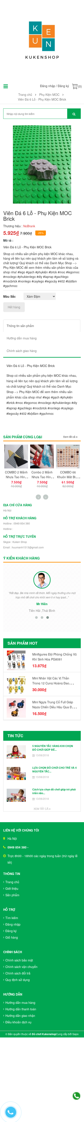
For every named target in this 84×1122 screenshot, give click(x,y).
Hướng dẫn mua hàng (20, 1002)
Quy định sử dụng (17, 980)
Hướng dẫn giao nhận (20, 1015)
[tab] (41, 326)
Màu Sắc (9, 296)
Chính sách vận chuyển (21, 966)
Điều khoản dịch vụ (18, 1022)
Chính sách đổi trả (17, 973)
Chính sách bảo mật (19, 960)
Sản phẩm (12, 895)
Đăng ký (63, 86)
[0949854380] (76, 1096)
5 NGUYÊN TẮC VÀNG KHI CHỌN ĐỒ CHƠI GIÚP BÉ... (52, 748)
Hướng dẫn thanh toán (20, 1009)
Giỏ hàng (11, 937)
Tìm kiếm (11, 918)
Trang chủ (12, 882)
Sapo (75, 1034)
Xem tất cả (69, 436)
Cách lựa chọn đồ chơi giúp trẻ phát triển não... (54, 791)
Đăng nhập (47, 86)
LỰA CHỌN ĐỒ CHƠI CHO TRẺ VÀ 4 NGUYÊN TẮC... (54, 769)
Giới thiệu (11, 888)
